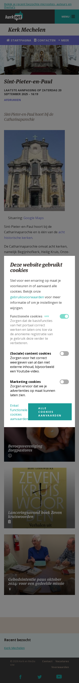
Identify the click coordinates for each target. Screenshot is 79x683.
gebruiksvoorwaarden (27, 297)
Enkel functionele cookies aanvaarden (19, 412)
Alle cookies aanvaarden (50, 411)
